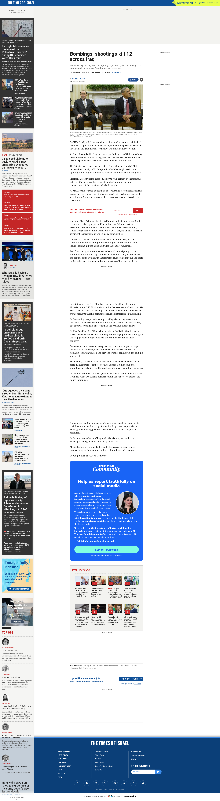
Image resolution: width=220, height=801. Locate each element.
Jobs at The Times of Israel (104, 766)
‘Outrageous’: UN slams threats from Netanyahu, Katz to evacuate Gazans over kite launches (17, 395)
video (60, 777)
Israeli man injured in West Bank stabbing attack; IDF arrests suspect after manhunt (23, 117)
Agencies (17, 125)
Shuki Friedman (6, 763)
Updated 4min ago (15, 155)
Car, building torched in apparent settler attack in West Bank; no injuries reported (23, 101)
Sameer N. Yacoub (78, 79)
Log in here (137, 683)
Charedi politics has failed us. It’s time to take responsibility (16, 707)
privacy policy (99, 755)
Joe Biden (134, 666)
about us (98, 759)
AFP (4, 402)
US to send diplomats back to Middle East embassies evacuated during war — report (15, 163)
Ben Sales (13, 267)
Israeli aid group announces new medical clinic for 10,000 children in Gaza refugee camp (15, 335)
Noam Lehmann (10, 512)
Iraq (94, 666)
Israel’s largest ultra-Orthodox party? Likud (15, 767)
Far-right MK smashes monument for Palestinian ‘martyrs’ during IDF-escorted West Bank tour (15, 52)
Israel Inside (62, 759)
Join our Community (186, 3)
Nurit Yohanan (20, 107)
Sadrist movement (89, 668)
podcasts (61, 773)
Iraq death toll (113, 666)
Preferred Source (116, 72)
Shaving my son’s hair (11, 677)
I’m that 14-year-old (10, 650)
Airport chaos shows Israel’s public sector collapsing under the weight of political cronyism (115, 593)
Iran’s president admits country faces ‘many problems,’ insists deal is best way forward (130, 593)
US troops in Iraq (102, 666)
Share (134, 80)
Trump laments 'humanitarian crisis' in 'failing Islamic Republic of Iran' (17, 219)
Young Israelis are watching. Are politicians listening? (16, 736)
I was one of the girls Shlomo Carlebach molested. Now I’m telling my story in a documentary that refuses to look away (17, 657)
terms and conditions (102, 751)
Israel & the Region (84, 666)
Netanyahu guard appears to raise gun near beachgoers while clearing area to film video (17, 533)
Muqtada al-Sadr (76, 668)
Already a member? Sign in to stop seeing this (106, 555)
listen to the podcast (20, 589)
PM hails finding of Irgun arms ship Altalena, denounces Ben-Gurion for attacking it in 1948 (16, 503)
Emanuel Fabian (8, 61)
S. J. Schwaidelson (8, 647)
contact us (98, 770)
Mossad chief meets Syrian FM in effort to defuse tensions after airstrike (115, 620)
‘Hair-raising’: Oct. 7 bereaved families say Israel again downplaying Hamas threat (23, 423)
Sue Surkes (8, 344)
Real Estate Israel (65, 766)
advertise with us (100, 762)
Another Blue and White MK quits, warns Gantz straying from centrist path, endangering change (17, 230)
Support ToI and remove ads (208, 3)
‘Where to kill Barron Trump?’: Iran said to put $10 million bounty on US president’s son (98, 620)
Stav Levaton (27, 61)
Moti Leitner (6, 703)
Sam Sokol (17, 61)
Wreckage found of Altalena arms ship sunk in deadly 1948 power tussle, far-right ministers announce (82, 621)
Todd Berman (6, 674)
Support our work (106, 549)
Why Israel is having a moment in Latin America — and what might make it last (17, 277)
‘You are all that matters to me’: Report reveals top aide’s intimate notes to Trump (81, 592)
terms (135, 214)
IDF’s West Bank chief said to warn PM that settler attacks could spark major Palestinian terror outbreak (22, 85)
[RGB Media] (111, 796)
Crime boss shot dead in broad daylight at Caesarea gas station (97, 592)
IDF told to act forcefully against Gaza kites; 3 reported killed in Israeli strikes (22, 456)
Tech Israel (62, 762)
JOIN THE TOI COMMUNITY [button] (131, 679)
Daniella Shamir (7, 732)
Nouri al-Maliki (124, 666)
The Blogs (61, 770)
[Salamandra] (130, 796)
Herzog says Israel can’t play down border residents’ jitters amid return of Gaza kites (23, 439)
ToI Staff (5, 171)
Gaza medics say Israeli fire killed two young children (16, 196)
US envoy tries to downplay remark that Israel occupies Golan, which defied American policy (130, 621)
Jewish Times (63, 755)
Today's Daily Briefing (16, 565)
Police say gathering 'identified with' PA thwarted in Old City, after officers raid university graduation (17, 207)
